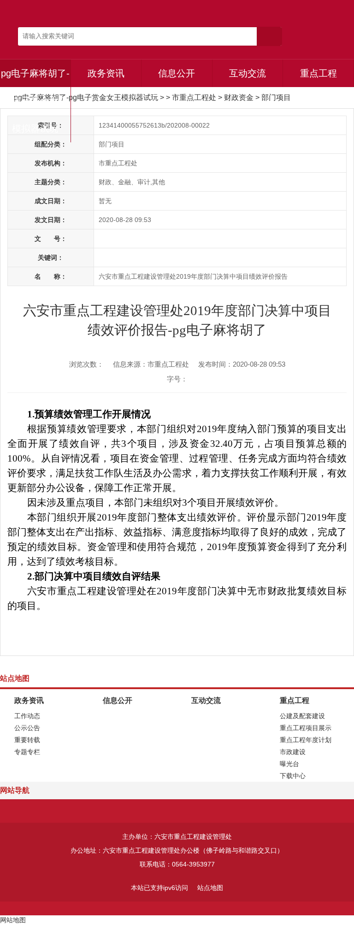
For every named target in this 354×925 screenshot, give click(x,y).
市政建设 (293, 751)
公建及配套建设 (302, 716)
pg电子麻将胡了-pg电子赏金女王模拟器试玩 (35, 101)
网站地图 (13, 920)
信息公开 (176, 73)
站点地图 (210, 887)
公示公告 (27, 728)
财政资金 (239, 97)
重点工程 (318, 73)
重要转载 (27, 740)
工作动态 (27, 716)
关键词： (51, 257)
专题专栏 (27, 751)
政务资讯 (106, 73)
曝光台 (289, 763)
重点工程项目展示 (305, 728)
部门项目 (276, 97)
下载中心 (293, 775)
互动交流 (247, 73)
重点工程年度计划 (305, 740)
